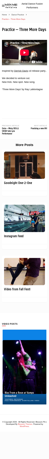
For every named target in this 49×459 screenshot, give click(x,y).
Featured (9, 399)
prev (6, 367)
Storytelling (28, 400)
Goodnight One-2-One (18, 183)
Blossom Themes (25, 424)
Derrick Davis (21, 71)
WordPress (24, 426)
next (42, 367)
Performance (15, 400)
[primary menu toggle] (3, 6)
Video (36, 400)
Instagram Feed (14, 236)
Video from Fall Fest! (17, 289)
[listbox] (24, 367)
